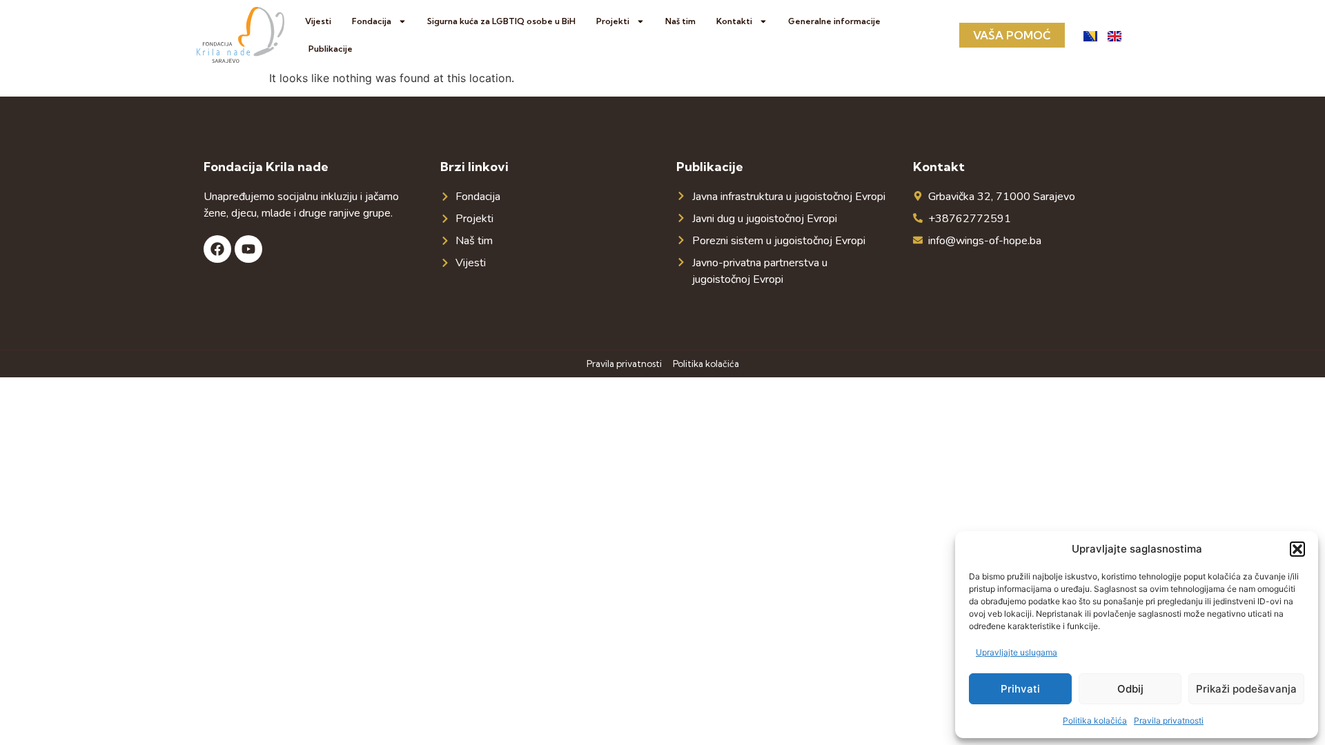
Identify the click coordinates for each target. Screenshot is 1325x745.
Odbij (1130, 688)
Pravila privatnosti (1169, 720)
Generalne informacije (834, 21)
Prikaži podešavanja (1246, 688)
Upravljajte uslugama (1016, 652)
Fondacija (371, 21)
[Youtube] (248, 249)
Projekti (612, 21)
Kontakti (734, 21)
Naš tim (680, 21)
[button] (1297, 549)
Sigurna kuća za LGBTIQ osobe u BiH (501, 21)
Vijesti (318, 21)
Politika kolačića (1095, 720)
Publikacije (330, 48)
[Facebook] (217, 249)
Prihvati (1020, 688)
